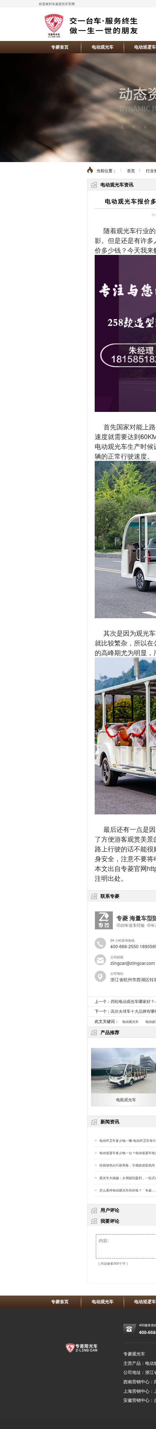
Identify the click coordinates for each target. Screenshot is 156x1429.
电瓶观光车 (126, 1099)
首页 (131, 170)
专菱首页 (60, 47)
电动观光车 (103, 47)
